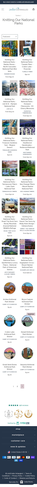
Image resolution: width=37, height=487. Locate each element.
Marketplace (18, 435)
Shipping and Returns (27, 478)
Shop (18, 429)
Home (18, 15)
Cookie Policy (30, 476)
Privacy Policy (17, 476)
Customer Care (18, 441)
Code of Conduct (10, 478)
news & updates (18, 447)
